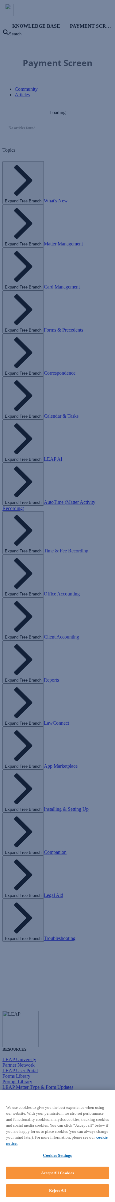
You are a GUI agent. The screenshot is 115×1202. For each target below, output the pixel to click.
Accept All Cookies (57, 1173)
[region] (57, 1146)
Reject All (57, 1190)
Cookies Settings (57, 1155)
